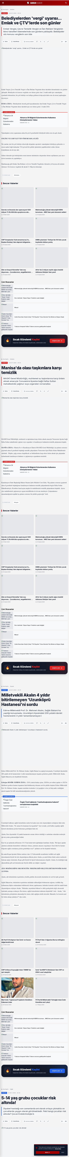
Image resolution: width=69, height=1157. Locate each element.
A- (62, 41)
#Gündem (16, 175)
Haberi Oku (23, 122)
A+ (66, 41)
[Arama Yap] (66, 2)
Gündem (12, 9)
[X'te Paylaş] (40, 41)
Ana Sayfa (5, 9)
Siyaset (12, 686)
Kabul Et (47, 1152)
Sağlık (11, 1089)
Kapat (63, 1152)
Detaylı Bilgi (58, 1148)
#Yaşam (16, 502)
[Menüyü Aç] (3, 2)
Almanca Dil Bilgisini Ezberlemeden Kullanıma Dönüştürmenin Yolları (38, 119)
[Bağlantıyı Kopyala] (48, 41)
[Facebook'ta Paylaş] (36, 41)
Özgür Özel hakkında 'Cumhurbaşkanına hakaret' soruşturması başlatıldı (39, 803)
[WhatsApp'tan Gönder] (44, 41)
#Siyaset (16, 905)
